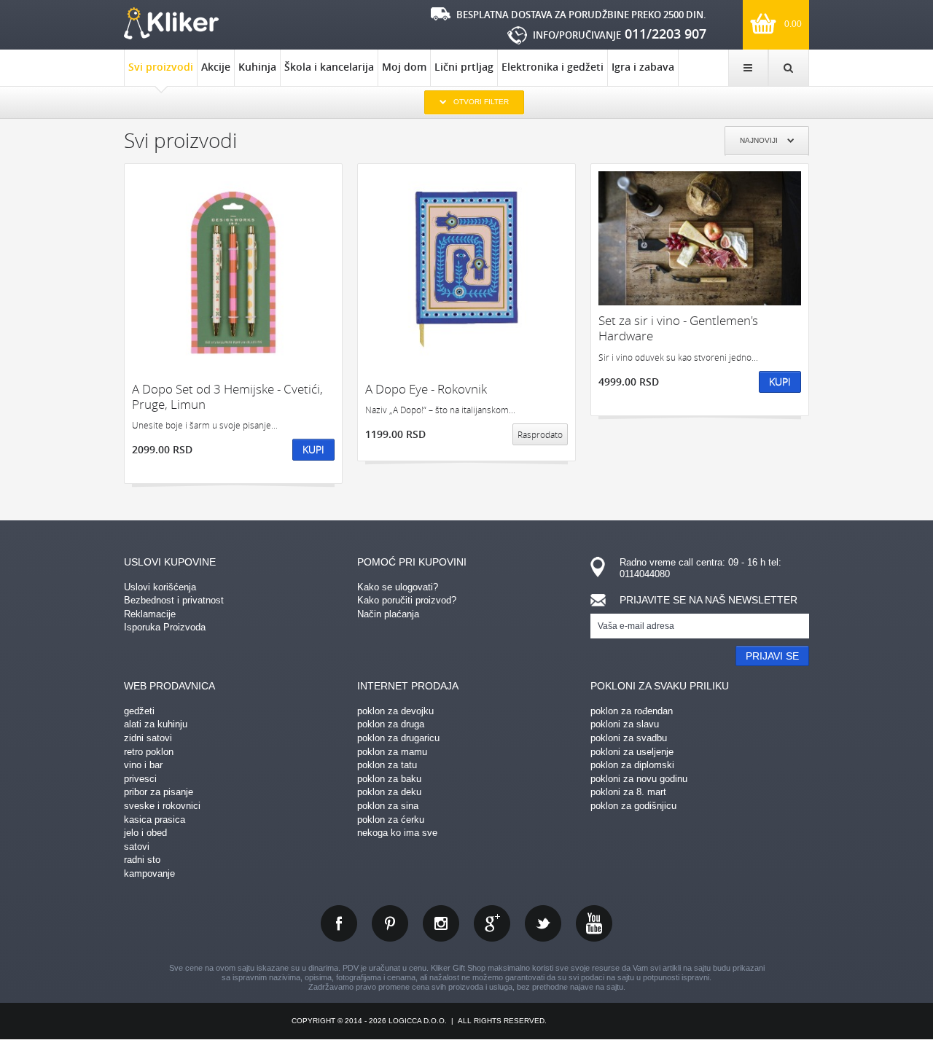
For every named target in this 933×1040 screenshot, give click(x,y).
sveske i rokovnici (162, 805)
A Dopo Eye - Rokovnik (426, 388)
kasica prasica (154, 819)
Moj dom (404, 67)
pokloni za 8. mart (628, 791)
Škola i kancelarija (329, 67)
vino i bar (143, 764)
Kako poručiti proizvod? (406, 600)
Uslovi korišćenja (160, 587)
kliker (171, 23)
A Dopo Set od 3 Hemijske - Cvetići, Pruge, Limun (227, 397)
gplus (492, 923)
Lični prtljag (463, 67)
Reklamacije (150, 614)
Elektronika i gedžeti (552, 67)
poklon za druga (390, 724)
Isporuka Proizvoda (165, 627)
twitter (543, 923)
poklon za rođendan (631, 710)
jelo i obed (145, 832)
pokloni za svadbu (628, 737)
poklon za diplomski (632, 764)
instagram (441, 923)
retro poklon (148, 751)
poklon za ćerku (390, 819)
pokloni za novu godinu (638, 778)
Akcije (215, 67)
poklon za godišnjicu (633, 805)
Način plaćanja (388, 614)
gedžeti (139, 710)
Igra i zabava (643, 67)
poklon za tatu (387, 764)
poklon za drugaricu (398, 737)
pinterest (390, 923)
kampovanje (149, 873)
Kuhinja (257, 67)
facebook (339, 923)
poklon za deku (389, 791)
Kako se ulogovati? (397, 587)
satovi (136, 846)
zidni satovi (148, 737)
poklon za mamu (392, 751)
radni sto (142, 859)
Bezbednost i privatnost (174, 600)
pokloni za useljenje (632, 751)
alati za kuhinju (155, 724)
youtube (594, 923)
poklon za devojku (395, 710)
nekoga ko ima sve (397, 832)
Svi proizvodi (160, 67)
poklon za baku (389, 778)
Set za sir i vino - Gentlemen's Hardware (678, 328)
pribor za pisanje (158, 791)
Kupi (313, 449)
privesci (140, 778)
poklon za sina (387, 805)
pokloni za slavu (624, 724)
